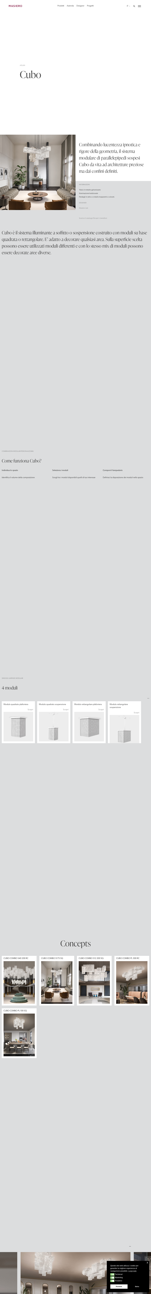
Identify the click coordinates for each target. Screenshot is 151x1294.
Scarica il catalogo (86, 218)
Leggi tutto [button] (132, 1271)
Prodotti (60, 6)
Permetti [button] (119, 1286)
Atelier (22, 65)
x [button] (147, 1262)
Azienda (70, 6)
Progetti (90, 6)
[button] (112, 1274)
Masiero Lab (83, 208)
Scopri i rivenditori (100, 218)
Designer (80, 6)
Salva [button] (137, 1286)
